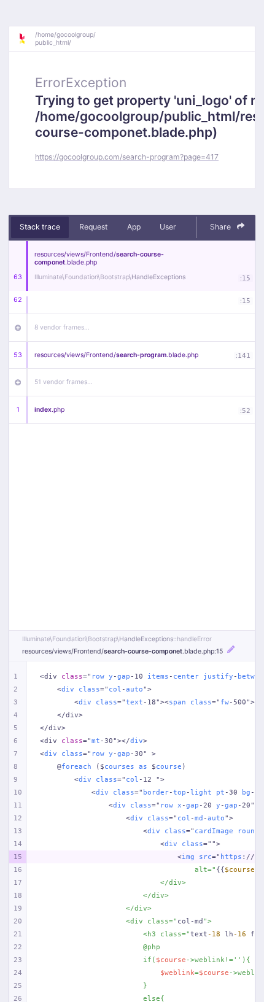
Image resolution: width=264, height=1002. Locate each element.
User (168, 226)
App (134, 226)
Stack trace (40, 226)
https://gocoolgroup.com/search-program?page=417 (127, 156)
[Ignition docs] (26, 38)
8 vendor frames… (62, 327)
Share (221, 226)
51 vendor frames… (63, 382)
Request (93, 226)
